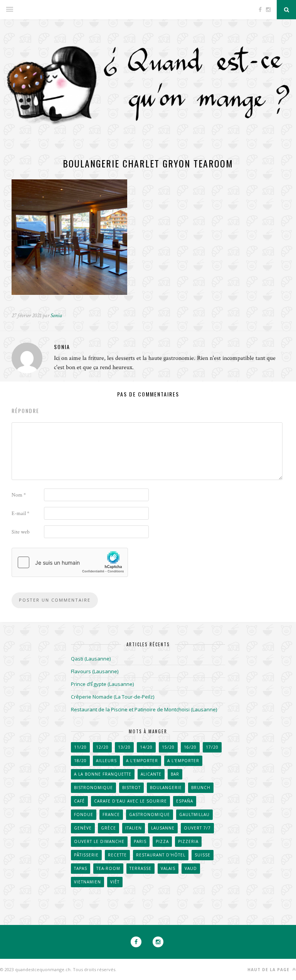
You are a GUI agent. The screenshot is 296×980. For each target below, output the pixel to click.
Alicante (151, 774)
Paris (140, 841)
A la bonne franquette (102, 774)
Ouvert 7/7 (197, 828)
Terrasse (140, 868)
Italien (133, 828)
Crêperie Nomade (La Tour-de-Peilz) (112, 696)
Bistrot (131, 787)
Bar (175, 774)
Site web (21, 531)
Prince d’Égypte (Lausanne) (102, 684)
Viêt (114, 882)
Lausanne (163, 828)
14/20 (146, 747)
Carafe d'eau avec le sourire (130, 801)
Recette (117, 855)
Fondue (83, 814)
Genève (83, 828)
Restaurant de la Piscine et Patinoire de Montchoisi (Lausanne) (144, 709)
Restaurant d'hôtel (160, 855)
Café (79, 801)
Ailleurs (106, 760)
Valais (168, 868)
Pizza (162, 841)
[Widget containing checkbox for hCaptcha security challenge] (70, 562)
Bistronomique (93, 787)
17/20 (212, 747)
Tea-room (108, 868)
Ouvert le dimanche (99, 841)
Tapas (80, 868)
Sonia (56, 315)
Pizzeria (188, 841)
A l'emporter (142, 760)
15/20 (168, 747)
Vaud (191, 868)
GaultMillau (194, 814)
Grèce (108, 828)
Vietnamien (87, 882)
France (111, 814)
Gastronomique (149, 814)
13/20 (124, 747)
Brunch (200, 787)
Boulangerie (166, 787)
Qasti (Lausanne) (91, 658)
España (184, 801)
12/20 (102, 747)
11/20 (80, 747)
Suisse (202, 855)
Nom (19, 495)
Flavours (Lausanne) (94, 671)
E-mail (20, 513)
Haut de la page (269, 969)
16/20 (190, 747)
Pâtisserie (86, 855)
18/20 (80, 760)
